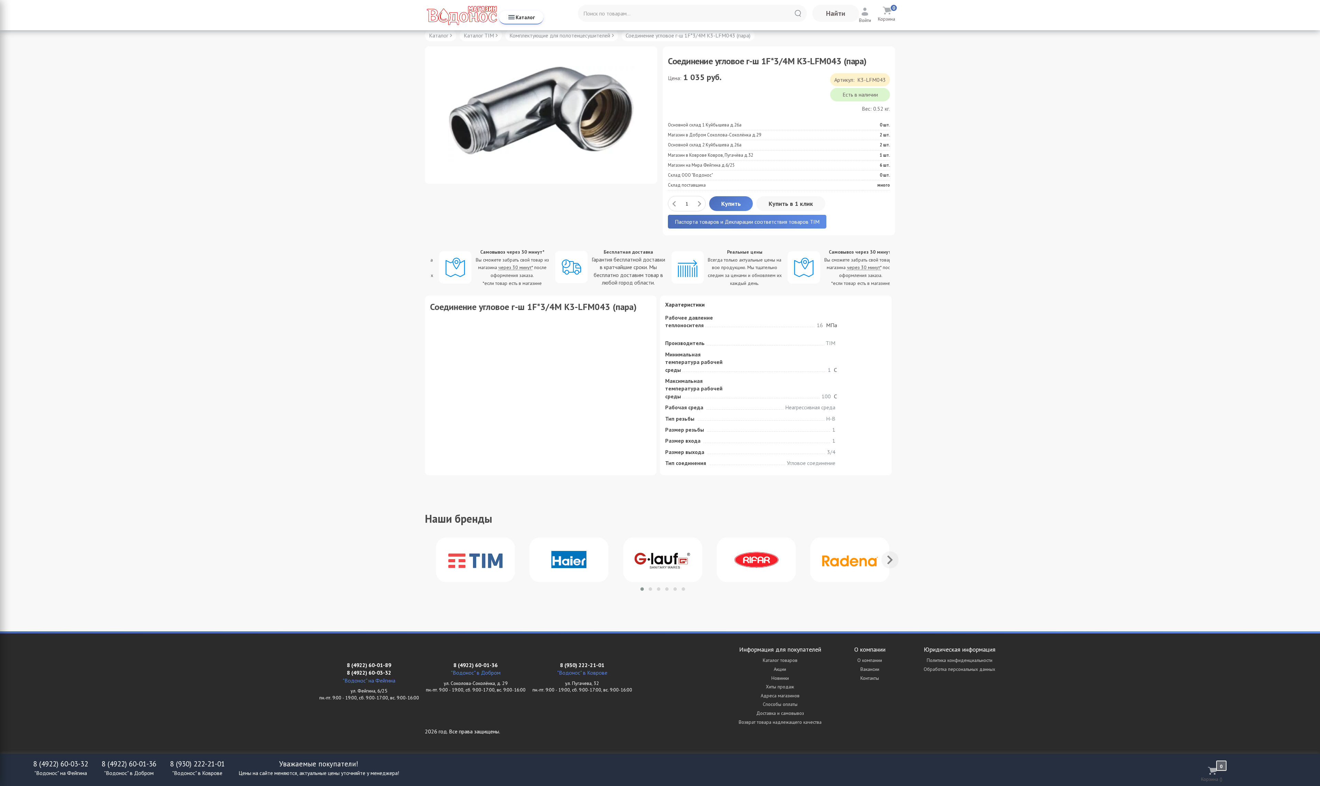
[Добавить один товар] (699, 203)
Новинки (780, 678)
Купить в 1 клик (791, 204)
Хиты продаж (780, 687)
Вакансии (869, 669)
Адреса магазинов (780, 696)
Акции (780, 669)
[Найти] (798, 13)
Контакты (869, 678)
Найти (835, 13)
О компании (869, 660)
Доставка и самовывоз (780, 713)
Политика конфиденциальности (959, 660)
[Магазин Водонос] (462, 15)
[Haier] (569, 559)
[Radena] (850, 559)
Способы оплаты (780, 704)
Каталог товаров (780, 660)
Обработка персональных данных (959, 669)
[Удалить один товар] (674, 203)
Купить (731, 204)
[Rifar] (756, 559)
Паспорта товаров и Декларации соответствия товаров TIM (747, 221)
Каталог (525, 17)
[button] (642, 589)
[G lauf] (663, 559)
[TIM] (475, 559)
